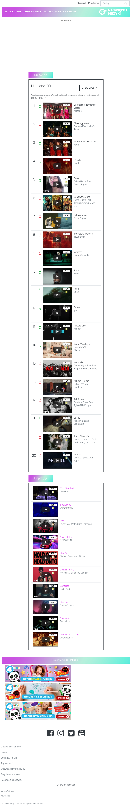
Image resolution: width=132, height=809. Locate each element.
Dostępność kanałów (11, 747)
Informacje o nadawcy (11, 780)
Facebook (82, 3)
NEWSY (39, 12)
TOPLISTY (59, 12)
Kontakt (4, 752)
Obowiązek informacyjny (13, 769)
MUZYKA (48, 12)
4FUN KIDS (70, 12)
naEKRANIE (5, 796)
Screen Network (7, 791)
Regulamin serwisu (10, 774)
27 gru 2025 (88, 88)
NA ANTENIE (15, 12)
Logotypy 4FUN (9, 758)
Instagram (94, 3)
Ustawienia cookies (66, 785)
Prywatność (7, 763)
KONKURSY (28, 12)
